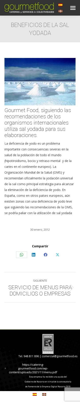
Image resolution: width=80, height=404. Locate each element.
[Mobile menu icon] (73, 7)
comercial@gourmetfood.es (59, 356)
